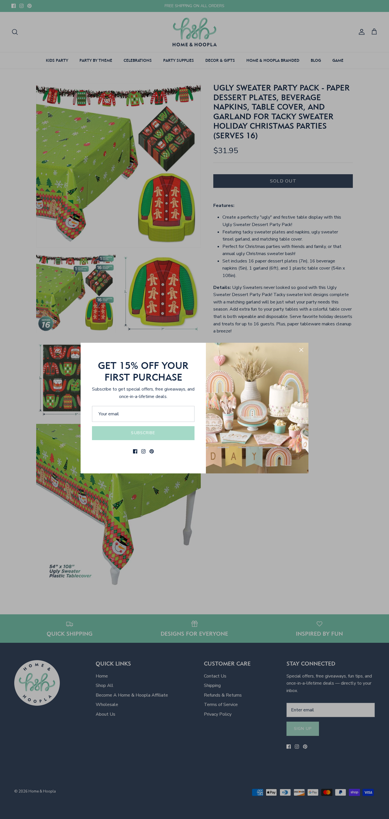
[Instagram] (143, 451)
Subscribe (143, 433)
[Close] (301, 350)
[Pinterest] (152, 451)
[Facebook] (135, 451)
